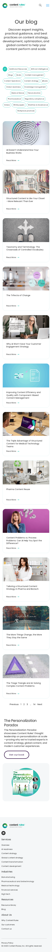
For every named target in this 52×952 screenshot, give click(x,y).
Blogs (10, 75)
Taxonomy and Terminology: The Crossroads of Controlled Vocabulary (24, 248)
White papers (18, 105)
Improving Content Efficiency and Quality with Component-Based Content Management (23, 395)
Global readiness (13, 87)
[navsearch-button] (40, 5)
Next (39, 704)
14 (34, 704)
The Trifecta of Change (18, 295)
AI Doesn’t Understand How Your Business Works (22, 151)
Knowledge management (35, 87)
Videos (7, 105)
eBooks (45, 81)
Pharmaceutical (14, 99)
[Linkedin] (3, 833)
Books (18, 75)
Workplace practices (26, 111)
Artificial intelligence (39, 69)
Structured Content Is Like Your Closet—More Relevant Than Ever (25, 200)
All (5, 69)
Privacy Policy (7, 943)
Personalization (34, 93)
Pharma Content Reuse (18, 489)
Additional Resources (18, 69)
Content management (34, 75)
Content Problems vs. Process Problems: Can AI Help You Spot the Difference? (24, 540)
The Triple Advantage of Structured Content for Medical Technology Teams (24, 443)
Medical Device (17, 93)
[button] (47, 5)
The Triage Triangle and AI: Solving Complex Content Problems (23, 684)
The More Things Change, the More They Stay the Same (24, 636)
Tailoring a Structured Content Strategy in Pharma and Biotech (22, 588)
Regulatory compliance (34, 99)
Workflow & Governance (38, 105)
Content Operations (12, 81)
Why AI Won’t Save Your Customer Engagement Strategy (23, 345)
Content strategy (31, 81)
